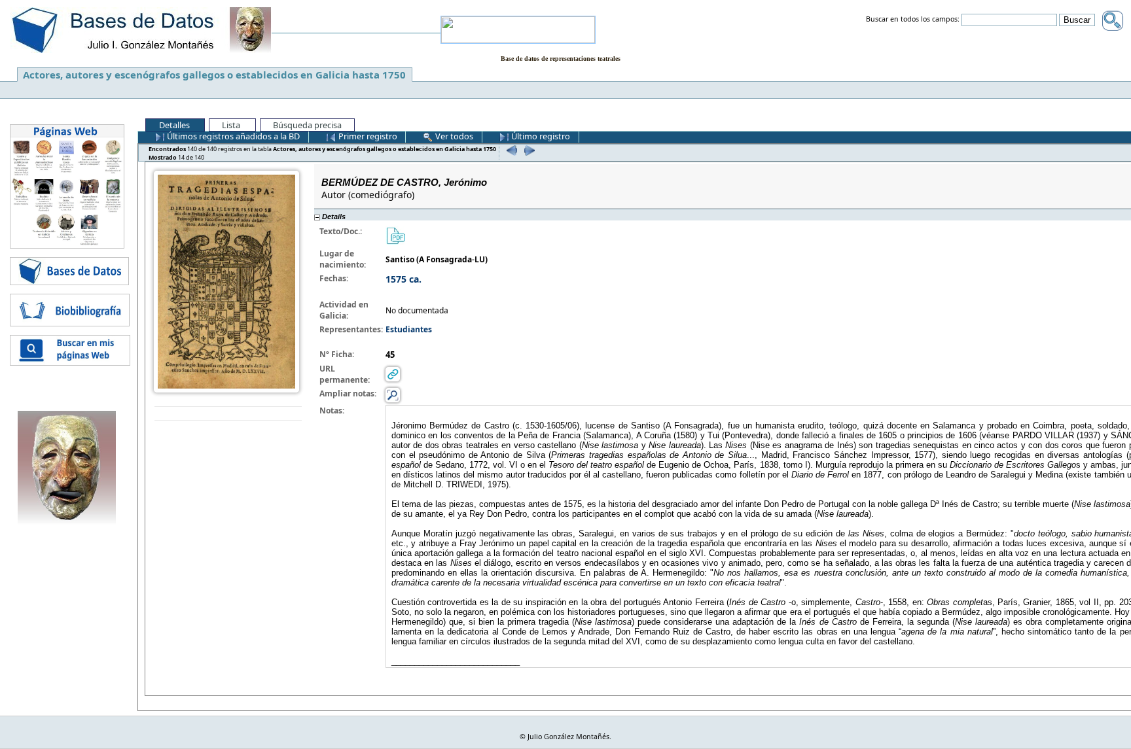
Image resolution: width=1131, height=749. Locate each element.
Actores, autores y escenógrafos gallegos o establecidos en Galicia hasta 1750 (214, 74)
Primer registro (366, 136)
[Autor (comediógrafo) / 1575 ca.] (226, 280)
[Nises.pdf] (395, 235)
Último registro (539, 136)
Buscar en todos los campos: (913, 19)
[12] (510, 150)
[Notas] (393, 394)
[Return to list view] (228, 414)
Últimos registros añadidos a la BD (232, 136)
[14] (528, 150)
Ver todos (453, 136)
